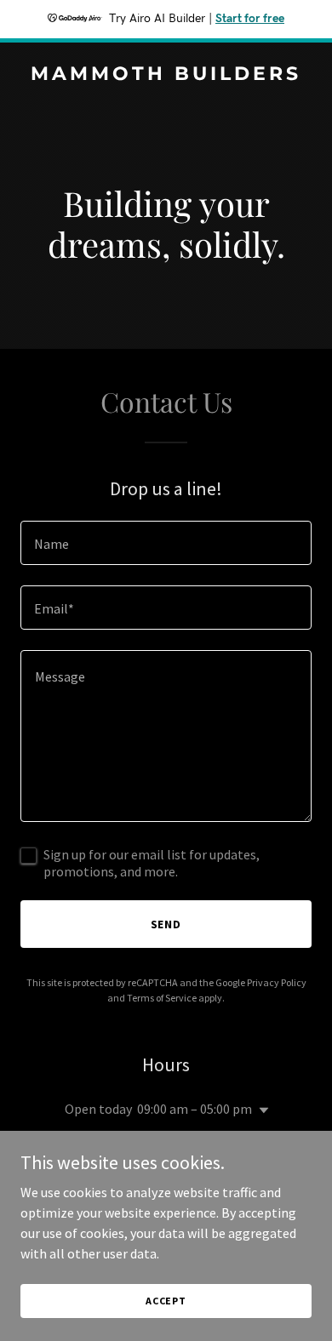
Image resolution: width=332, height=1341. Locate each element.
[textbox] (166, 543)
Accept (166, 1300)
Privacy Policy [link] (276, 982)
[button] (260, 1110)
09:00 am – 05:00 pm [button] (194, 1108)
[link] (166, 74)
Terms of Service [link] (162, 997)
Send (166, 924)
